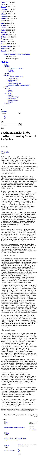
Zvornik (3, 7)
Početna (6, 65)
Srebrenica (4, 18)
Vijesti (6, 87)
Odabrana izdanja (13, 100)
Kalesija (3, 32)
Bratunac (4, 44)
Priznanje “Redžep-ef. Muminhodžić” (19, 85)
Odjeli (10, 82)
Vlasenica (4, 9)
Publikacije (7, 93)
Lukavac (3, 27)
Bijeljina (3, 48)
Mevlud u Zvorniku (9, 450)
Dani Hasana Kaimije (14, 83)
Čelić (2, 39)
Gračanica (4, 37)
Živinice (3, 2)
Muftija (6, 73)
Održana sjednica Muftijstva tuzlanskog (14, 427)
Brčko (3, 41)
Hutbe (10, 90)
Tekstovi (10, 92)
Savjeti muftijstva (13, 80)
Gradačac (4, 34)
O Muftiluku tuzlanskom (15, 68)
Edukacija (7, 88)
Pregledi (10, 102)
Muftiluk (7, 66)
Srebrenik (4, 16)
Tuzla (2, 11)
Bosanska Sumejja (13, 97)
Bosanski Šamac (6, 46)
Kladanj (3, 30)
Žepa (2, 4)
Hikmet (10, 95)
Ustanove (11, 71)
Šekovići (3, 14)
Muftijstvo (7, 75)
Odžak (3, 23)
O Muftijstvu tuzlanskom (15, 77)
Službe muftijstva (13, 78)
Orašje (3, 21)
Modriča (3, 25)
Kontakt (6, 103)
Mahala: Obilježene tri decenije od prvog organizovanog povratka (15, 439)
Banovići (3, 51)
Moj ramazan (12, 98)
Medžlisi (10, 70)
